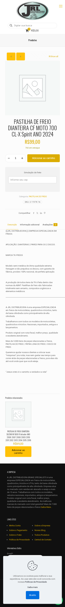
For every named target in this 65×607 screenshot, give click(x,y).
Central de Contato (43, 539)
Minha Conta (15, 525)
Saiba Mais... (46, 507)
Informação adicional (29, 224)
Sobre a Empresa (42, 525)
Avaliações (49, 224)
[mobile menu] (60, 6)
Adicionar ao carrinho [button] (18, 451)
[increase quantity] (22, 158)
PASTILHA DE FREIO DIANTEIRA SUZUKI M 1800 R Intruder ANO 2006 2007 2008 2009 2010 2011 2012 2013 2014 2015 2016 (18, 436)
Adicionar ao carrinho (43, 158)
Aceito (32, 595)
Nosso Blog (40, 530)
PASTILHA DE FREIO (38, 196)
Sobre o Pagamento (18, 530)
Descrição (12, 224)
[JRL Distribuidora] (32, 11)
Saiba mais (32, 587)
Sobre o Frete (15, 535)
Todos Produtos (42, 535)
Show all (54, 56)
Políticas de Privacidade (36, 582)
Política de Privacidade (19, 539)
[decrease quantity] (9, 158)
